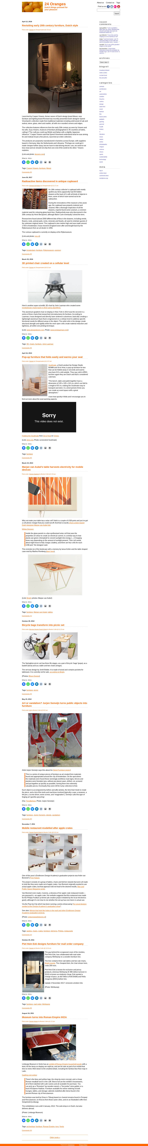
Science (101, 149)
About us (100, 3)
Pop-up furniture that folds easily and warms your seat (52, 357)
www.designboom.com (35, 330)
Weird (101, 162)
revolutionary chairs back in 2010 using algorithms (41, 308)
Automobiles (103, 94)
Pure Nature (34, 878)
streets (48, 815)
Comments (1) (27, 616)
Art (35, 185)
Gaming (101, 121)
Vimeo (56, 436)
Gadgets (36, 474)
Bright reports (50, 963)
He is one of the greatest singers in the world (109, 45)
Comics (101, 101)
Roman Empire (49, 1126)
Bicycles (31, 629)
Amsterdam (30, 250)
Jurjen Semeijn (39, 815)
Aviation (101, 96)
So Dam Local (103, 75)
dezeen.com (39, 154)
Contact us (110, 3)
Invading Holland (104, 70)
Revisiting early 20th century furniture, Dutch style (50, 25)
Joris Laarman (47, 344)
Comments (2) (27, 935)
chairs (32, 344)
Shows (101, 152)
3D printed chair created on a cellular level (45, 263)
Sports (101, 154)
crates (40, 931)
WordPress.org (103, 178)
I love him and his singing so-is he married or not (108, 35)
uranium (58, 250)
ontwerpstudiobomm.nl (36, 917)
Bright (29, 598)
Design (31, 30)
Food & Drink (43, 629)
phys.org (30, 440)
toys (57, 1126)
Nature (101, 139)
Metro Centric (103, 73)
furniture (42, 168)
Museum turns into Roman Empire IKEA (44, 1017)
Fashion (101, 111)
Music (101, 137)
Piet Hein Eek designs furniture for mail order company (53, 944)
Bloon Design (34, 676)
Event (101, 109)
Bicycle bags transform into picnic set (43, 625)
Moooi (48, 168)
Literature (102, 134)
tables (50, 612)
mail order (37, 1004)
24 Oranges (55, 4)
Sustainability (103, 157)
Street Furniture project (62, 770)
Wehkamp (46, 1004)
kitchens (54, 931)
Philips (60, 931)
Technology (102, 159)
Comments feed (103, 175)
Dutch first (102, 106)
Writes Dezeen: (28, 529)
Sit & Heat (47, 436)
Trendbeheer (31, 801)
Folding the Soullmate (30, 436)
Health (101, 127)
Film (100, 114)
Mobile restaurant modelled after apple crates (47, 828)
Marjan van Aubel (40, 612)
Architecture (102, 89)
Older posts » (55, 1137)
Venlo (61, 1126)
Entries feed (102, 173)
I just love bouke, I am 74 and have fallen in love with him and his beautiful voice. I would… (109, 40)
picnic (36, 690)
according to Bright (57, 672)
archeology (31, 1126)
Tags (118, 3)
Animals (31, 185)
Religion (101, 147)
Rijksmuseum (48, 250)
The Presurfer (103, 78)
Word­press (71, 1145)
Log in (101, 170)
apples (29, 931)
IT (99, 132)
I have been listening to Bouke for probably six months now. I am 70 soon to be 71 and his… (109, 51)
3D (28, 344)
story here (50, 551)
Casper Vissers (32, 168)
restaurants (68, 931)
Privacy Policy (83, 1145)
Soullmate (52, 365)
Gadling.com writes (29, 1075)
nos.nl (37, 236)
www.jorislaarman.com (59, 330)
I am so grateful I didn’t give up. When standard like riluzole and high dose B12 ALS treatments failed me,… (109, 30)
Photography (103, 144)
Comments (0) (27, 172)
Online (101, 142)
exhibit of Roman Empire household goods (65, 1064)
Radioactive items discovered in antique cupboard (50, 181)
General (101, 124)
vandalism (56, 815)
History (38, 185)
